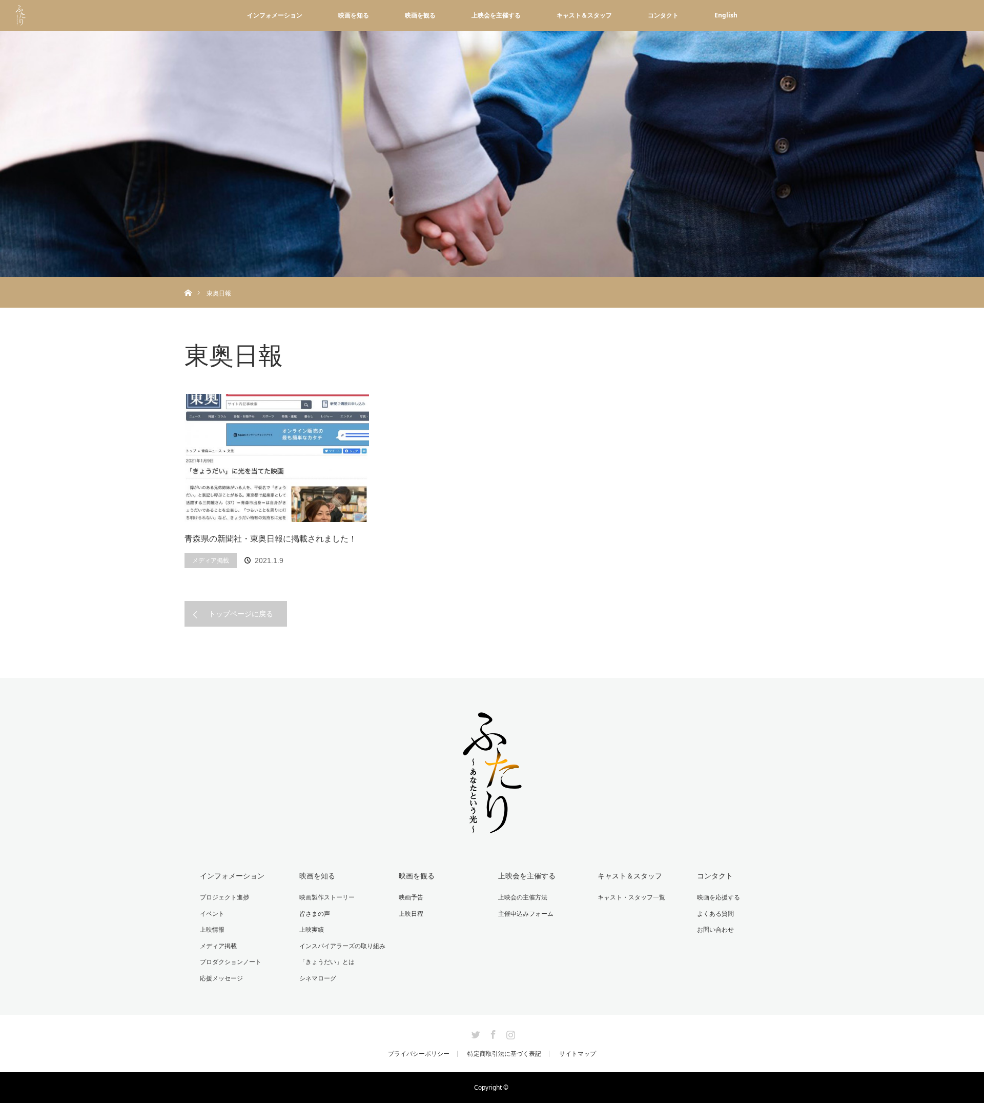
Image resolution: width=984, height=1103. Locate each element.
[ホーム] (187, 281)
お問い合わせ (715, 929)
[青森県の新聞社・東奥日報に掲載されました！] (276, 458)
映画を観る (420, 15)
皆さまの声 (314, 913)
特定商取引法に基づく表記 (504, 1054)
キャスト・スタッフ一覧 (631, 897)
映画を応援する (718, 897)
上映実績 (311, 929)
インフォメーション (274, 15)
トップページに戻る (241, 613)
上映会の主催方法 (522, 897)
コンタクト (663, 15)
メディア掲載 (210, 560)
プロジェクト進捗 (224, 897)
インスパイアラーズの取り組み (342, 945)
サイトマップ (577, 1054)
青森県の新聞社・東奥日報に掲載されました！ (270, 538)
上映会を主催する (496, 15)
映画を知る (353, 15)
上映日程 (411, 913)
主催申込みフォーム (526, 913)
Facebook (492, 1032)
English (725, 15)
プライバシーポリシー (418, 1054)
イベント (212, 913)
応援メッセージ (221, 978)
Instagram (509, 1032)
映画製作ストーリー (327, 897)
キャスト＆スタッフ (584, 15)
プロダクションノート (230, 961)
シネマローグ (317, 978)
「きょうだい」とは (327, 961)
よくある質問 (715, 913)
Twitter (474, 1032)
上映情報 (212, 929)
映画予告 (411, 897)
